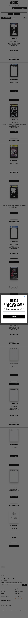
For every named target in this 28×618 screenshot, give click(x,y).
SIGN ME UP (14, 317)
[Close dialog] (25, 297)
